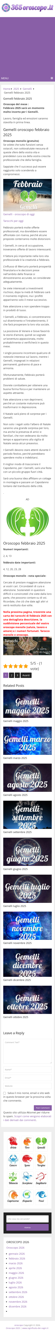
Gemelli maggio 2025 (15, 721)
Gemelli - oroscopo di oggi (19, 214)
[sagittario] (41, 1184)
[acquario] (27, 1201)
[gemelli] (41, 1148)
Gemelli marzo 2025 (15, 758)
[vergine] (41, 1166)
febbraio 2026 (17, 1258)
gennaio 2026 (17, 1253)
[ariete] (13, 1148)
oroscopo (18, 1325)
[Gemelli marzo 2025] (27, 741)
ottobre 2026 (16, 1297)
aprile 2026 (15, 1268)
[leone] (27, 1166)
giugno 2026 (16, 1277)
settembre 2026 (18, 1292)
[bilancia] (13, 1184)
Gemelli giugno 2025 (15, 869)
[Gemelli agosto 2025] (27, 778)
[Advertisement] (27, 46)
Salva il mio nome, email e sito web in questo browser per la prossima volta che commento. (27, 1096)
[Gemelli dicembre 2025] (27, 963)
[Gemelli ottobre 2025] (27, 1000)
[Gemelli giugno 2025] (27, 852)
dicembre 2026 (17, 1306)
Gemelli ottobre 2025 (15, 1017)
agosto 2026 (16, 1287)
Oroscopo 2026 (15, 1247)
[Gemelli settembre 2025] (27, 815)
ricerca (27, 1227)
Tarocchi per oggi (13, 221)
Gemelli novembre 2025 (17, 943)
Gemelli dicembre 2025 (17, 980)
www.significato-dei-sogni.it (35, 1328)
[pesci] (41, 1201)
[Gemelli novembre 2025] (27, 926)
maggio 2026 (16, 1273)
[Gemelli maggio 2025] (27, 704)
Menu (5, 78)
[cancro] (13, 1166)
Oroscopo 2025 (13, 1328)
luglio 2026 (15, 1282)
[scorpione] (27, 1184)
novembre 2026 (18, 1301)
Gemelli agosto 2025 (15, 795)
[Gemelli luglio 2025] (27, 889)
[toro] (27, 1148)
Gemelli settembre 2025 (17, 832)
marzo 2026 (16, 1263)
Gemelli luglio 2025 (14, 906)
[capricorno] (13, 1201)
